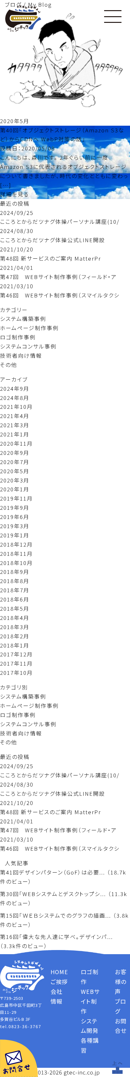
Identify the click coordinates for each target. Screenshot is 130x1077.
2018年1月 (14, 645)
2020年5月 (14, 471)
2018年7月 (14, 590)
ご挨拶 (59, 981)
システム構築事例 (23, 318)
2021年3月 (14, 425)
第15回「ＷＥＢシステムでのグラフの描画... (55, 915)
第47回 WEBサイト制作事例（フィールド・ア (58, 277)
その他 (8, 365)
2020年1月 (14, 489)
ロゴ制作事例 (18, 337)
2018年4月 (14, 618)
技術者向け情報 (21, 355)
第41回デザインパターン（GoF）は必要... (52, 872)
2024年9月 (14, 388)
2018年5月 (14, 608)
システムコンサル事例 (28, 346)
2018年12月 (16, 544)
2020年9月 (14, 452)
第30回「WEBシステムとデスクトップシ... (53, 894)
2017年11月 (16, 663)
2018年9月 (14, 571)
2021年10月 (16, 406)
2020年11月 (16, 443)
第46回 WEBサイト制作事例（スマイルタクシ (60, 295)
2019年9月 (14, 507)
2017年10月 (16, 672)
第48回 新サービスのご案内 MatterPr (50, 258)
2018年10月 (16, 563)
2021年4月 (14, 416)
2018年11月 (16, 553)
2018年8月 (14, 581)
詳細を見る (14, 194)
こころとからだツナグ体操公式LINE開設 (52, 240)
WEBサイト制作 (90, 1001)
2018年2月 (14, 636)
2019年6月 (14, 517)
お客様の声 (121, 981)
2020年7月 (14, 462)
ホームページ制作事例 (29, 328)
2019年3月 (14, 526)
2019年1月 (14, 535)
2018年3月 (14, 627)
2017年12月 (16, 654)
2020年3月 (14, 480)
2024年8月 (14, 398)
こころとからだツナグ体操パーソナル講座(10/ (60, 221)
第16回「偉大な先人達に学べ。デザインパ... (56, 937)
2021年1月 (14, 434)
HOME (59, 971)
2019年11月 (16, 498)
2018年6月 (14, 599)
